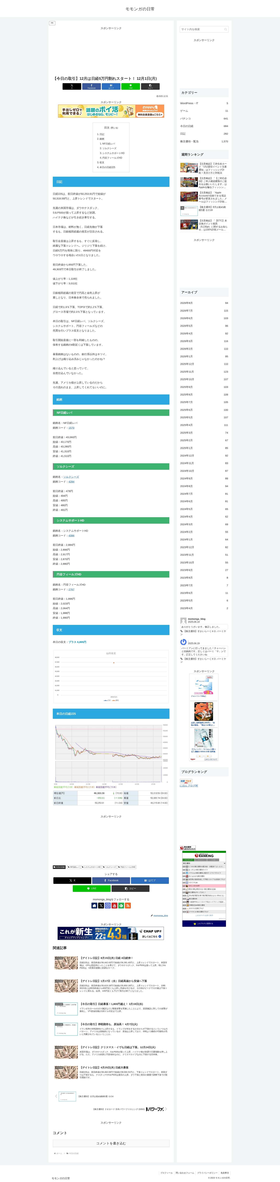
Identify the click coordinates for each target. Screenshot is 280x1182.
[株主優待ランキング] (188, 847)
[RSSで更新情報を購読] (128, 905)
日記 (102, 134)
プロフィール (166, 1173)
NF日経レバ (108, 143)
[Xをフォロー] (101, 905)
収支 (102, 162)
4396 (71, 535)
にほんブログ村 (189, 785)
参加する (222, 919)
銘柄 (102, 138)
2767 (71, 589)
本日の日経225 (107, 167)
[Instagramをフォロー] (108, 905)
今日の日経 (60, 867)
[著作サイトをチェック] (94, 905)
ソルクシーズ (109, 148)
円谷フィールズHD (112, 157)
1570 (71, 427)
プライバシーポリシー (207, 1173)
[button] (150, 86)
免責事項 (225, 1173)
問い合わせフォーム (185, 1173)
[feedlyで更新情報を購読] (121, 905)
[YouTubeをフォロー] (114, 905)
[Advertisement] (111, 51)
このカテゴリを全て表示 (204, 915)
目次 (107, 127)
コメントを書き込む (111, 1143)
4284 (71, 481)
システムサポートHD (113, 153)
